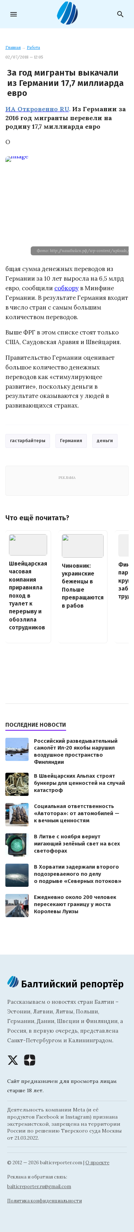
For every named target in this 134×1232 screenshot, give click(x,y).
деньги (105, 440)
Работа (33, 47)
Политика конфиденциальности (44, 1201)
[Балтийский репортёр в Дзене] (29, 1060)
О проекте (97, 1163)
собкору (66, 288)
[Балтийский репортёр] (67, 22)
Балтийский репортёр (71, 984)
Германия (71, 440)
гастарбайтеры (27, 440)
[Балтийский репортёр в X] (13, 1060)
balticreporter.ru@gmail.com (39, 1187)
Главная (13, 47)
